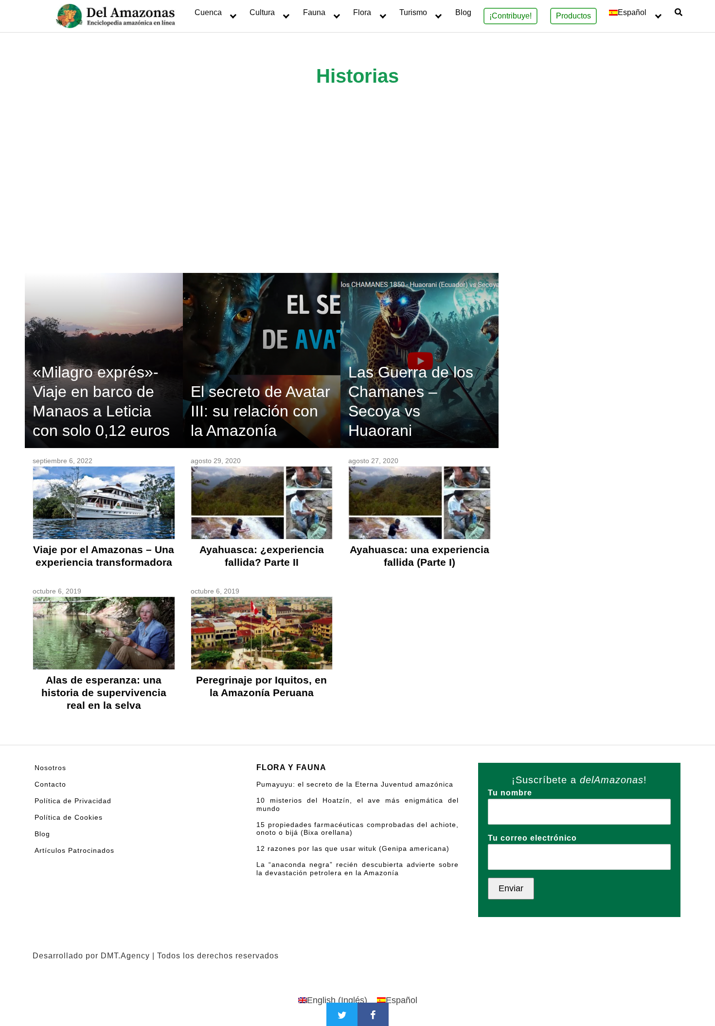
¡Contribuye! (510, 16)
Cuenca (208, 12)
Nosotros (50, 768)
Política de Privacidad (73, 801)
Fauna (314, 12)
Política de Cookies (69, 817)
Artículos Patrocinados (74, 850)
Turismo (413, 12)
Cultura (262, 12)
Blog (463, 12)
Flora (362, 12)
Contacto (50, 784)
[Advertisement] (357, 200)
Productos (573, 16)
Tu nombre (510, 793)
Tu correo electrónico (532, 838)
